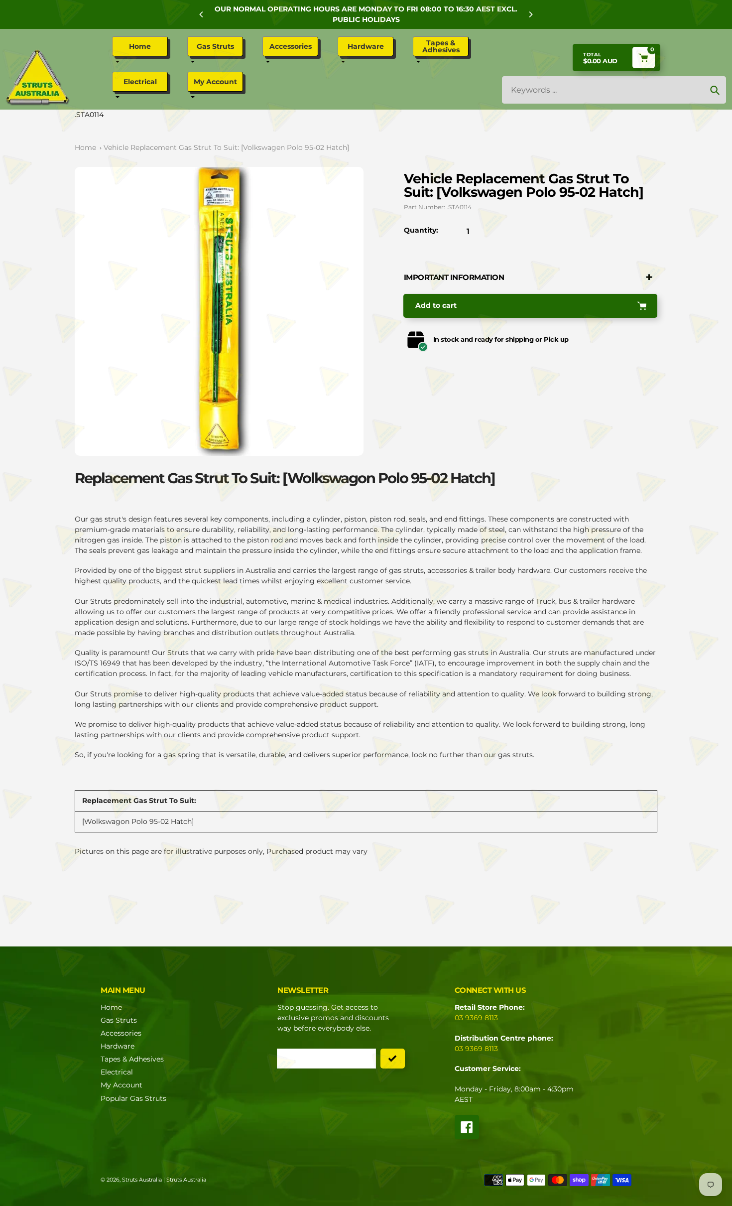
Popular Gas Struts (133, 1098)
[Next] (530, 14)
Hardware (117, 1046)
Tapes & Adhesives (132, 1059)
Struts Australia (142, 1179)
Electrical (117, 1072)
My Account (121, 1084)
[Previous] (202, 14)
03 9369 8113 (476, 1017)
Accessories (121, 1033)
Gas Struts (119, 1020)
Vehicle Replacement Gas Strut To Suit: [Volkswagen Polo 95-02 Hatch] (226, 147)
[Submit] (392, 1059)
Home (85, 147)
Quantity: (421, 230)
